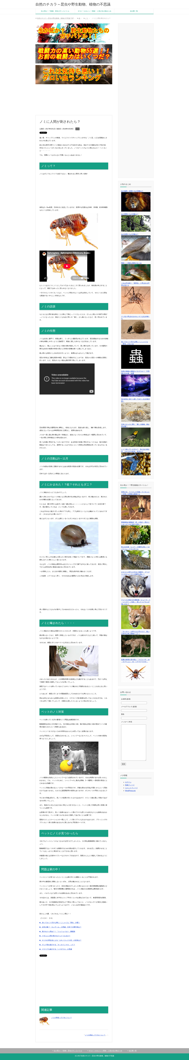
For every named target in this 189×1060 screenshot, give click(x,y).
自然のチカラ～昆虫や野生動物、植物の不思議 (72, 4)
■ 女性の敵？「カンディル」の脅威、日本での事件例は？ (60, 927)
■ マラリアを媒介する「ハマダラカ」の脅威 (55, 949)
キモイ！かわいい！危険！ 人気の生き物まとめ (94, 11)
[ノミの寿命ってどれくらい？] (44, 1024)
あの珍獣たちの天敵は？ (130, 234)
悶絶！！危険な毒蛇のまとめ (131, 263)
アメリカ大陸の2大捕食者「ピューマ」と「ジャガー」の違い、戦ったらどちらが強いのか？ (135, 602)
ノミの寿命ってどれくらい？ (61, 1017)
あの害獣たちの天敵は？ (130, 214)
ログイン (128, 782)
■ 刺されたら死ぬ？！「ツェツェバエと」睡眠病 (57, 931)
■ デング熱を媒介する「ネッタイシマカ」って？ (57, 945)
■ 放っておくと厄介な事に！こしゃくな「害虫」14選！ (59, 922)
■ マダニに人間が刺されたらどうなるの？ (54, 936)
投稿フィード (130, 785)
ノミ (77, 129)
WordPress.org (130, 790)
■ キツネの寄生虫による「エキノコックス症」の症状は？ (60, 940)
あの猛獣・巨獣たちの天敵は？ (132, 191)
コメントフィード (131, 788)
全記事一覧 (134, 11)
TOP (55, 18)
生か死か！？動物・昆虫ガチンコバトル (55, 11)
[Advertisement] (73, 99)
